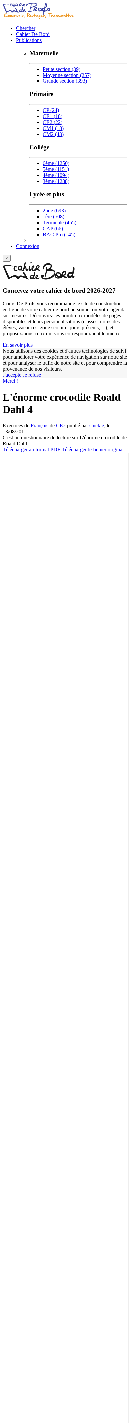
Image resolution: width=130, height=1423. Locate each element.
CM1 (53, 128)
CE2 (52, 122)
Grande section (65, 81)
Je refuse (32, 375)
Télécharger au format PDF (31, 449)
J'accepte (12, 375)
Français (39, 425)
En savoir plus (18, 345)
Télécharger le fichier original (93, 449)
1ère (53, 216)
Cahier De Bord (33, 34)
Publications (29, 40)
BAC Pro (59, 234)
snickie (96, 425)
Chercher (25, 28)
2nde (54, 210)
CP (51, 110)
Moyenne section (67, 75)
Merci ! (10, 381)
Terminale (59, 222)
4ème (56, 175)
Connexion (27, 246)
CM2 (53, 134)
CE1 (52, 116)
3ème (56, 181)
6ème (56, 163)
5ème (56, 169)
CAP (53, 228)
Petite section (61, 69)
